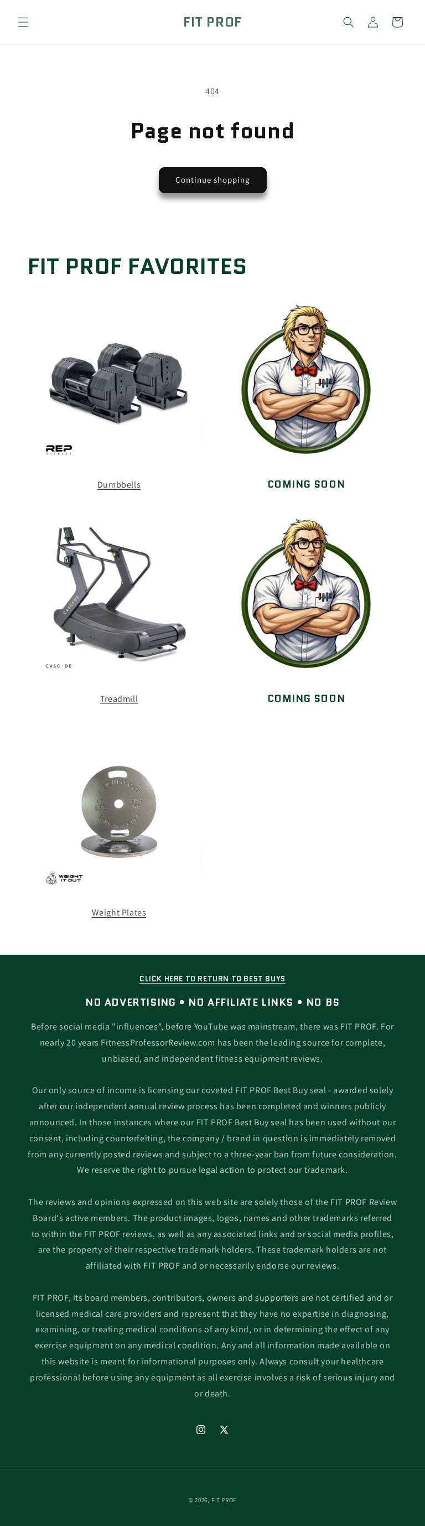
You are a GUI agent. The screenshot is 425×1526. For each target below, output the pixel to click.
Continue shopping (212, 179)
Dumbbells (119, 484)
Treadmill (119, 699)
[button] (23, 22)
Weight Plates (119, 912)
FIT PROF (224, 1500)
